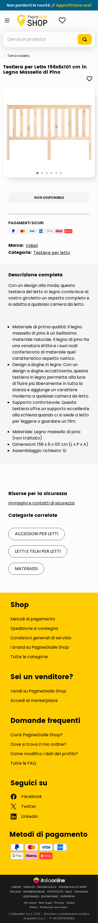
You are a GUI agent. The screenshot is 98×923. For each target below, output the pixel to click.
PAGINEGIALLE (47, 887)
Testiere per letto (51, 253)
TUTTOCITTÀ (55, 891)
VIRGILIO (29, 887)
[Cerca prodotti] (85, 39)
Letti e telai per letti (38, 551)
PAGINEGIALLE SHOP (73, 887)
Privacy (59, 902)
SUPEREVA (67, 896)
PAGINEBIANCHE (34, 891)
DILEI (68, 891)
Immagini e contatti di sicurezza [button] (41, 503)
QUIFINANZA (31, 896)
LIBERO (16, 887)
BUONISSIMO (49, 896)
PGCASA (15, 891)
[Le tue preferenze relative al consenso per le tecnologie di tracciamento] (89, 914)
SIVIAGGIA (81, 891)
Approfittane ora (73, 5)
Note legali (45, 902)
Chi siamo (30, 902)
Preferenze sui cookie (54, 907)
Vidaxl (32, 246)
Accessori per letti (36, 534)
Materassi (26, 569)
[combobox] (49, 39)
